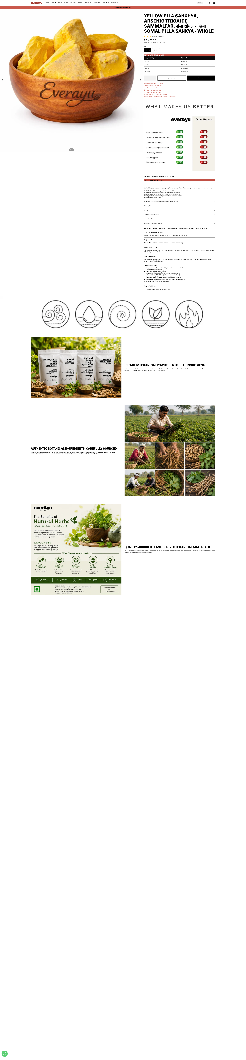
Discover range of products (151, 214)
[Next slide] (141, 80)
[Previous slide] (2, 80)
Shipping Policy (148, 206)
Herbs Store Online (149, 219)
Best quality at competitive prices (153, 223)
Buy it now (201, 78)
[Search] (206, 3)
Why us (146, 210)
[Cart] (214, 3)
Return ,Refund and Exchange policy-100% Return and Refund (161, 201)
